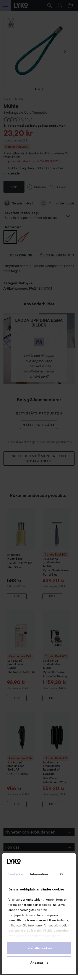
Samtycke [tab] (15, 874)
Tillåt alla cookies (39, 948)
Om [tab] (62, 874)
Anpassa (36, 963)
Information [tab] (39, 874)
